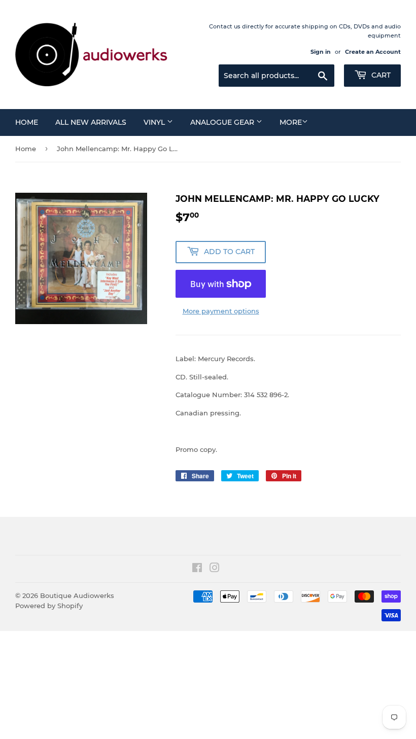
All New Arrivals (90, 122)
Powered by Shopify (49, 606)
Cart (380, 75)
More (291, 122)
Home (26, 122)
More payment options (221, 311)
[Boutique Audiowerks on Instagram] (215, 569)
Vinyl (155, 122)
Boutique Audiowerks (77, 595)
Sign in (320, 51)
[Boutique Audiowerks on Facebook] (197, 569)
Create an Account (373, 51)
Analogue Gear (223, 122)
